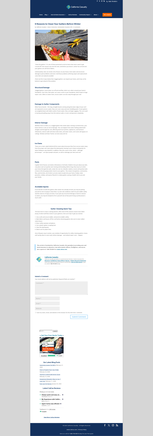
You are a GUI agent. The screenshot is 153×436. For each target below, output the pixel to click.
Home (41, 14)
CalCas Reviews (72, 14)
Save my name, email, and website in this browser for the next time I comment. (59, 312)
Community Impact (84, 14)
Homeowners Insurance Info (65, 27)
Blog (46, 14)
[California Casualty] (39, 261)
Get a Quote (107, 14)
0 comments (77, 27)
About (95, 14)
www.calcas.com (62, 249)
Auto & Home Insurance (58, 14)
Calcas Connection (52, 27)
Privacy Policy (82, 429)
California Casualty (41, 27)
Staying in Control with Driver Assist (50, 374)
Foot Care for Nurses (45, 384)
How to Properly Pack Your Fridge (49, 370)
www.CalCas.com (72, 429)
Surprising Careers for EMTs (48, 365)
